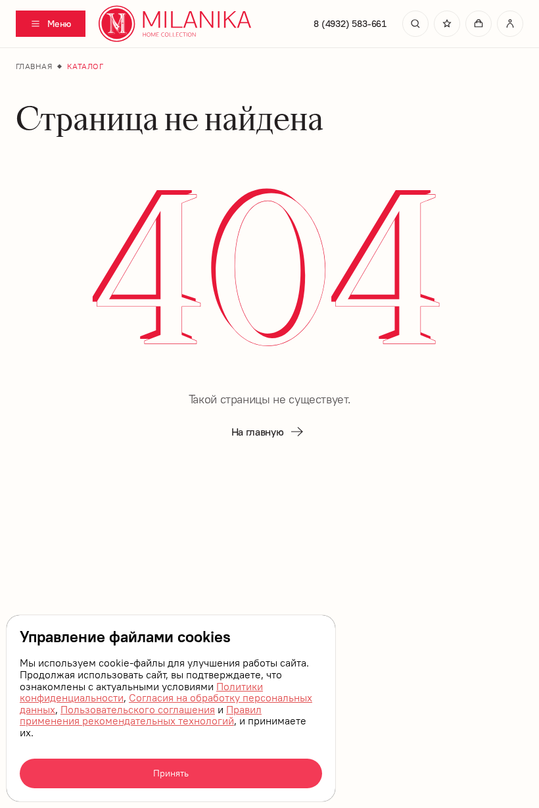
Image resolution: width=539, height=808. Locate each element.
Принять (171, 773)
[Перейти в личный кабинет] (510, 24)
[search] (415, 24)
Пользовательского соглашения (137, 709)
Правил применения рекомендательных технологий (141, 715)
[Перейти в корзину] (478, 24)
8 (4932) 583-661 (350, 23)
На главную (257, 431)
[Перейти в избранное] (447, 24)
